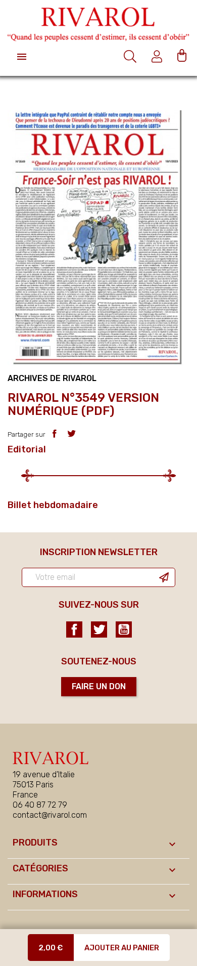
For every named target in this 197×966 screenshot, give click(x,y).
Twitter (99, 629)
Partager (54, 433)
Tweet (71, 433)
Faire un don (99, 686)
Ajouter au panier (121, 947)
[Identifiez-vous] (158, 56)
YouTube (124, 629)
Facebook (74, 629)
